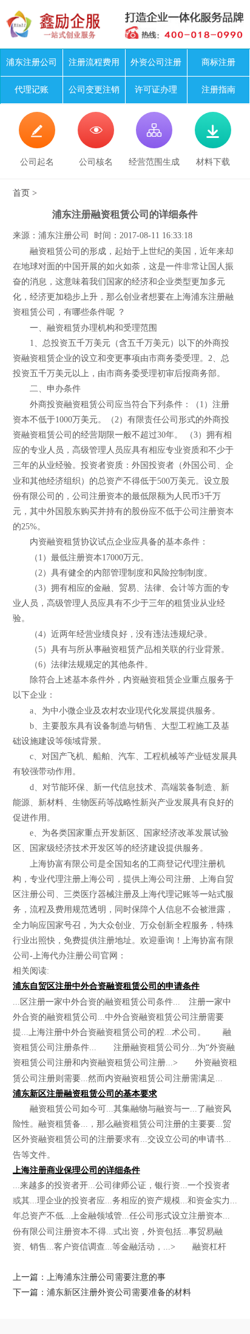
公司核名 (96, 145)
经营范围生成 (154, 145)
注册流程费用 (94, 62)
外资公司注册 (155, 62)
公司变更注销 (94, 89)
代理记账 (32, 89)
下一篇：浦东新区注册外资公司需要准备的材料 (102, 1292)
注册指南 (218, 89)
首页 (21, 193)
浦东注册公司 (31, 62)
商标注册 (218, 62)
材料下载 (213, 145)
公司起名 (37, 145)
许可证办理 (156, 89)
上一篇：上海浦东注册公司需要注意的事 (89, 1277)
